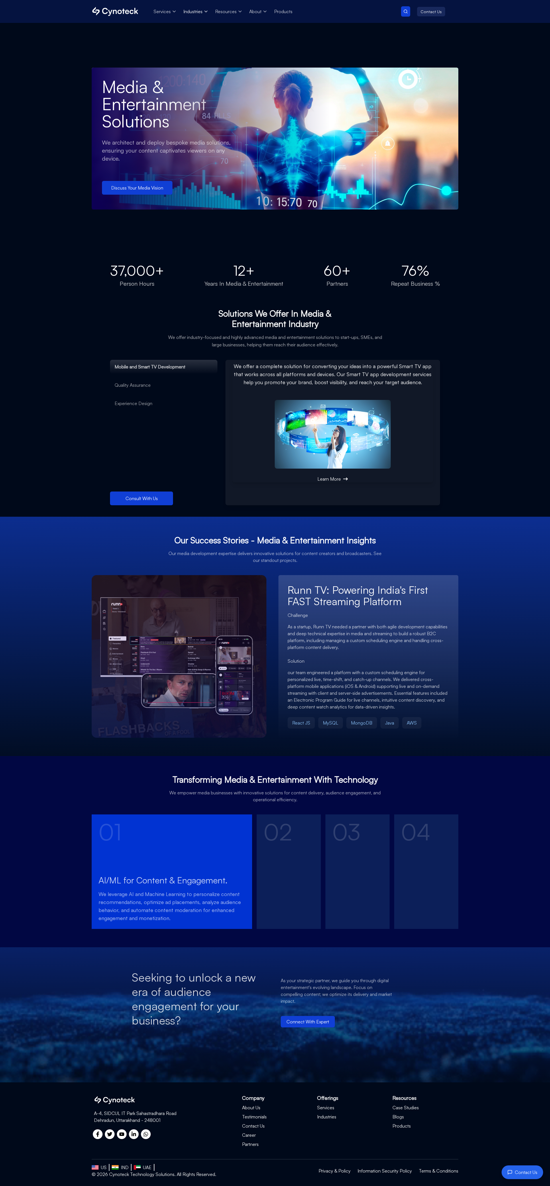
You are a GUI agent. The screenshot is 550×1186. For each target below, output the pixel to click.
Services (162, 11)
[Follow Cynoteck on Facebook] (97, 1134)
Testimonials (254, 1117)
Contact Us (431, 11)
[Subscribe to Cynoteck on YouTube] (121, 1134)
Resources (226, 11)
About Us (251, 1107)
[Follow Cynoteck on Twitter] (109, 1134)
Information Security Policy (385, 1171)
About (255, 11)
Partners (250, 1144)
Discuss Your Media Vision (137, 188)
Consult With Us (141, 498)
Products (283, 11)
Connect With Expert (307, 1022)
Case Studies (405, 1107)
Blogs (398, 1117)
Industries (193, 11)
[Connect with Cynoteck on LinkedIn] (133, 1134)
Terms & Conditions (438, 1171)
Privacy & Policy (335, 1171)
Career (249, 1135)
